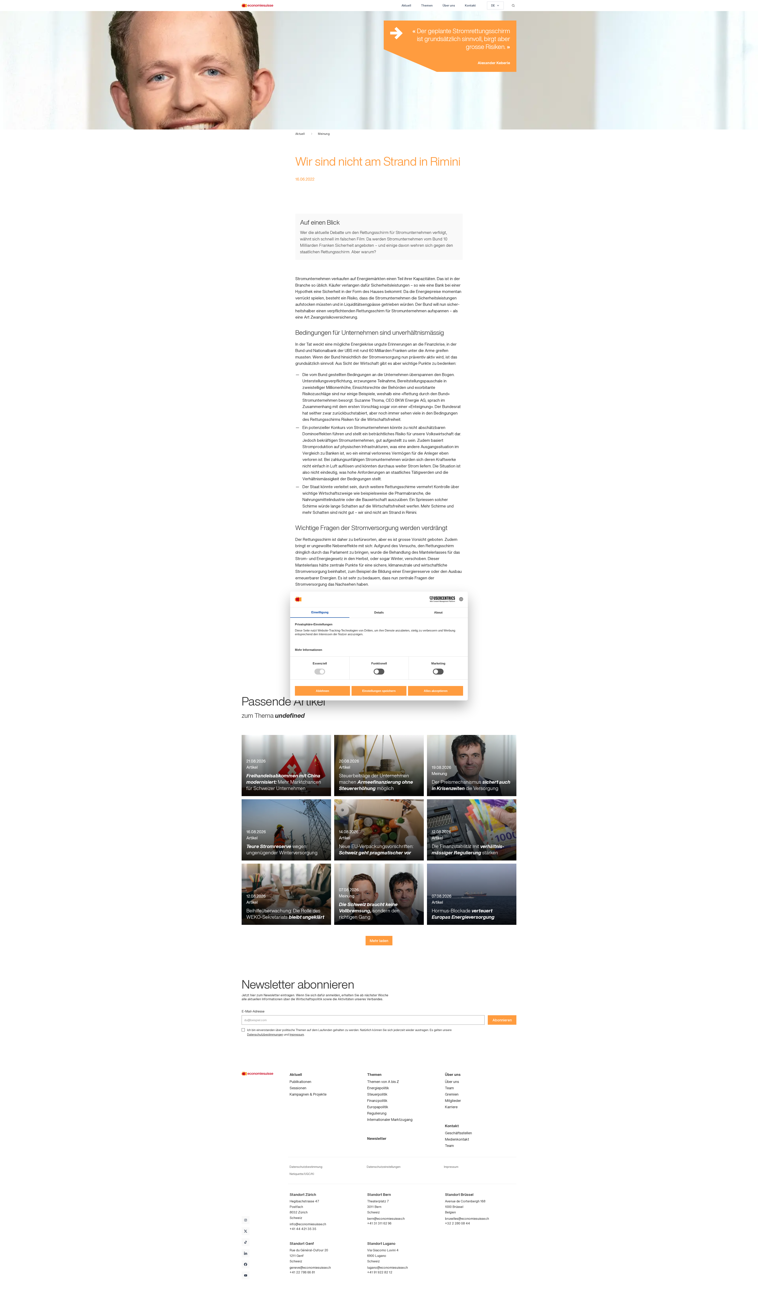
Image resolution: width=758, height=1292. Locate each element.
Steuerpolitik (377, 1094)
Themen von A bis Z (383, 1081)
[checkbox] (243, 1029)
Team (449, 1087)
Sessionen (298, 1087)
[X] (246, 1231)
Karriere (451, 1106)
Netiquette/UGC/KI (302, 1174)
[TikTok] (246, 1242)
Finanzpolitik (377, 1100)
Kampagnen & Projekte (308, 1094)
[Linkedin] (246, 1253)
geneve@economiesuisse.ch (310, 1267)
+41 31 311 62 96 (379, 1223)
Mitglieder (453, 1100)
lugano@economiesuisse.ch (387, 1267)
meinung (323, 134)
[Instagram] (246, 1220)
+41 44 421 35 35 (303, 1228)
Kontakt (470, 5)
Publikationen (300, 1081)
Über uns (449, 5)
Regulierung (377, 1113)
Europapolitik (377, 1106)
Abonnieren (502, 1020)
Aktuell (406, 5)
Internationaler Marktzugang (390, 1119)
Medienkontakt (457, 1139)
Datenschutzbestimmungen (265, 1034)
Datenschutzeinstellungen (384, 1167)
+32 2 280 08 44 (457, 1223)
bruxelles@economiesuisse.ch (467, 1218)
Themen (427, 5)
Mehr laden (379, 940)
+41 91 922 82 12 (379, 1272)
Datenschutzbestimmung (306, 1167)
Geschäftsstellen (458, 1132)
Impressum (297, 1034)
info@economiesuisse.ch (308, 1224)
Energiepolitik (378, 1087)
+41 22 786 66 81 (302, 1272)
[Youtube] (246, 1275)
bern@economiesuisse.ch (386, 1218)
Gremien (452, 1094)
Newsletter (377, 1138)
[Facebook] (246, 1264)
